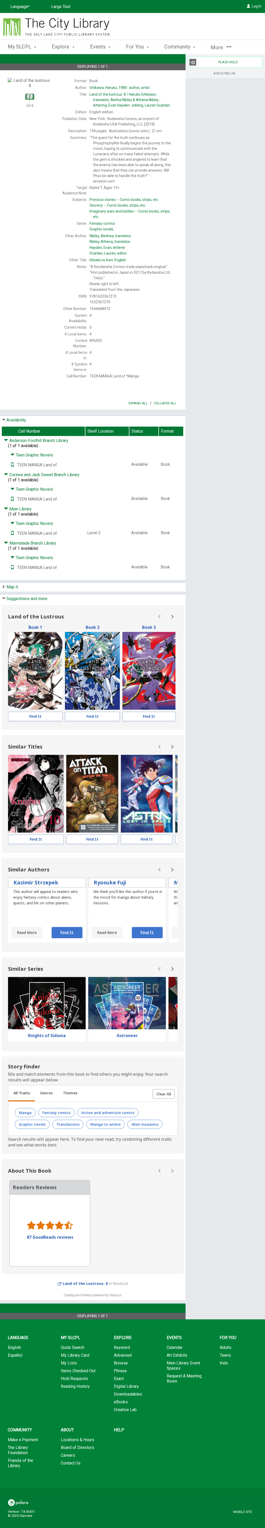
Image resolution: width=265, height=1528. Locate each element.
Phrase (120, 1370)
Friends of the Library (20, 1463)
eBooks (121, 1401)
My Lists (69, 1363)
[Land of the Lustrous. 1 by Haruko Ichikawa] (35, 671)
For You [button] (135, 47)
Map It (12, 587)
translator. (111, 236)
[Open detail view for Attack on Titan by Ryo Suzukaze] (92, 794)
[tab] (21, 1094)
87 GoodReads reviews (50, 1237)
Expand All (138, 403)
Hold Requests (74, 1378)
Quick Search (72, 1347)
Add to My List (224, 73)
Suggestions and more (26, 598)
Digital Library (126, 1386)
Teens (225, 1355)
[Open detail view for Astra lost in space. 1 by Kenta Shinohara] (147, 794)
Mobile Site (242, 1512)
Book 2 (92, 627)
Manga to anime (105, 1124)
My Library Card (75, 1355)
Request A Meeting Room (184, 1379)
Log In (256, 6)
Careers (68, 1455)
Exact (119, 1378)
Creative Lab (125, 1409)
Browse (121, 1363)
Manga (25, 1112)
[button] (164, 1094)
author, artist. (120, 88)
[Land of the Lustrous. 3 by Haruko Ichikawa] (148, 671)
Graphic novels (32, 1124)
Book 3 (149, 627)
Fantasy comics (56, 1112)
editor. (108, 253)
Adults (225, 1347)
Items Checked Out (78, 1370)
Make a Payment (23, 1439)
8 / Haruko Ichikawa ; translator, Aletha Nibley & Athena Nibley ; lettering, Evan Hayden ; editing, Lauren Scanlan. (130, 99)
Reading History (75, 1386)
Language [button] (18, 1337)
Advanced (123, 1355)
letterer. (108, 247)
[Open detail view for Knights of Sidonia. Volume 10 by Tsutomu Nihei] (36, 794)
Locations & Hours (77, 1439)
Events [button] (98, 47)
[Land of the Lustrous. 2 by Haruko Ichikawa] (92, 671)
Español (15, 1355)
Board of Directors (77, 1447)
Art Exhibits (177, 1355)
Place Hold (228, 62)
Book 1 (35, 627)
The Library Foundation (18, 1450)
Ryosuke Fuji (110, 882)
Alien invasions (144, 1124)
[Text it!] (12, 464)
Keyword (122, 1347)
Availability (16, 420)
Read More (26, 932)
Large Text (60, 6)
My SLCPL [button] (20, 47)
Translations (67, 1124)
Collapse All (165, 403)
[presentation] (35, 671)
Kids (224, 1363)
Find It (35, 716)
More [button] (217, 47)
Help (119, 1429)
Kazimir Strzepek (35, 882)
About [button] (67, 1429)
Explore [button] (61, 47)
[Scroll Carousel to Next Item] (172, 616)
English (108, 260)
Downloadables (128, 1394)
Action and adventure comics (107, 1112)
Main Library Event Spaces (183, 1366)
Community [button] (178, 47)
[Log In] (248, 6)
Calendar (174, 1347)
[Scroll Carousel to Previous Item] (159, 616)
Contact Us (70, 1463)
